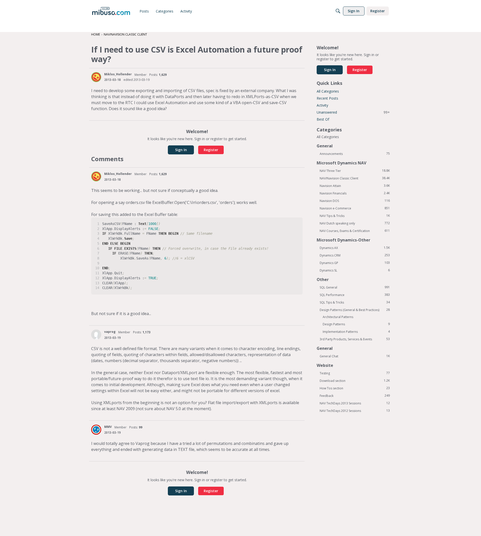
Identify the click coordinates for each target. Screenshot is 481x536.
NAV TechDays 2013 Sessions (355, 403)
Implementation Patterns (356, 331)
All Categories (328, 91)
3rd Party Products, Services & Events (355, 339)
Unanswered (353, 112)
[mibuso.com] (111, 11)
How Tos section (355, 388)
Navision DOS (355, 200)
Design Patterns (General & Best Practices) (355, 310)
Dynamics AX (355, 247)
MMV (108, 427)
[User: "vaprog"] (96, 335)
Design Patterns (356, 324)
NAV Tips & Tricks (355, 215)
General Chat (355, 356)
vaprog (109, 332)
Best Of (323, 119)
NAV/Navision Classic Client (355, 178)
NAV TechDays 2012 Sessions (355, 410)
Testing (355, 373)
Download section (355, 380)
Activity (322, 105)
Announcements (355, 153)
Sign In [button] (181, 149)
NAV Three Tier (355, 170)
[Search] (337, 11)
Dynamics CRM (355, 255)
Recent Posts (327, 98)
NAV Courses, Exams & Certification (355, 230)
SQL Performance (355, 295)
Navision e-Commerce (355, 208)
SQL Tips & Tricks (355, 302)
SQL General (355, 287)
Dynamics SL (355, 270)
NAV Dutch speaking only (355, 223)
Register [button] (211, 149)
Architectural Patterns (338, 317)
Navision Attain (355, 185)
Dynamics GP (355, 262)
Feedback (355, 395)
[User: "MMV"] (96, 430)
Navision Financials (355, 193)
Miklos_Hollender (118, 74)
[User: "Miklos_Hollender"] (96, 77)
